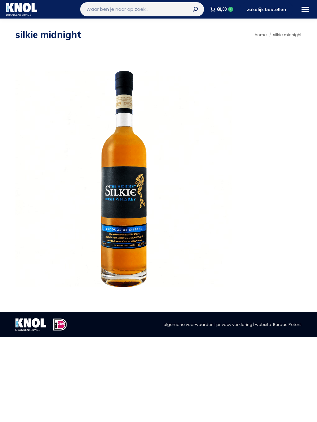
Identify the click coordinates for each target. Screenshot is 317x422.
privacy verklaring (234, 324)
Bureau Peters (287, 324)
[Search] (195, 9)
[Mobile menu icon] (305, 9)
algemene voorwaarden (188, 324)
